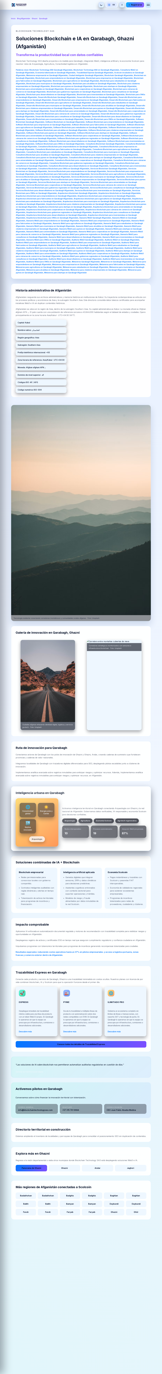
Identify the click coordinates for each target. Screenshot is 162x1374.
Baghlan (114, 1195)
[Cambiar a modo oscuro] (101, 4)
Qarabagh (43, 19)
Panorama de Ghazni (31, 1168)
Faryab (70, 1212)
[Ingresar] (122, 4)
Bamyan (70, 1204)
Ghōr (136, 1212)
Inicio (13, 19)
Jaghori (130, 1168)
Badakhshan (26, 1195)
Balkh (25, 1204)
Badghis (70, 1195)
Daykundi (114, 1204)
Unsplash (95, 618)
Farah (26, 1212)
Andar (97, 1168)
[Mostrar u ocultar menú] (148, 5)
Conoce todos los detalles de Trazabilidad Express (81, 1044)
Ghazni (34, 19)
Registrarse (136, 5)
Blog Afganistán (23, 19)
